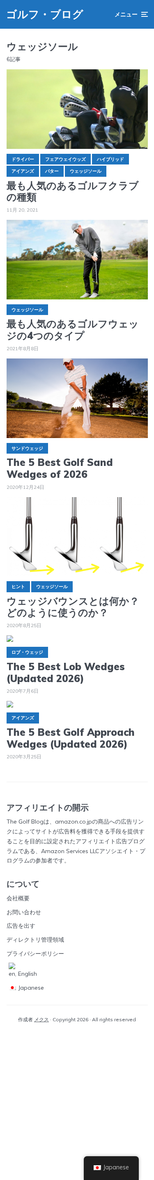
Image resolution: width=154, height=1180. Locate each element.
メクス (41, 1019)
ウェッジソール (85, 171)
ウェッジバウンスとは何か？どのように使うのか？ (73, 607)
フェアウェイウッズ (65, 159)
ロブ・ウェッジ (27, 652)
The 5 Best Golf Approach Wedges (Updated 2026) (71, 738)
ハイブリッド (110, 159)
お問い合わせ (24, 912)
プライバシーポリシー (35, 953)
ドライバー (22, 159)
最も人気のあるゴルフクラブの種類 (73, 191)
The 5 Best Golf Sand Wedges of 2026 (60, 468)
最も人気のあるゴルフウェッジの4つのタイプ (73, 330)
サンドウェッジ (27, 448)
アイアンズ (22, 171)
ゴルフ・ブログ (44, 14)
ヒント (18, 586)
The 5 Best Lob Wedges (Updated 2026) (66, 673)
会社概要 (18, 898)
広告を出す (21, 925)
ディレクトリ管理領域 (35, 939)
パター (52, 171)
